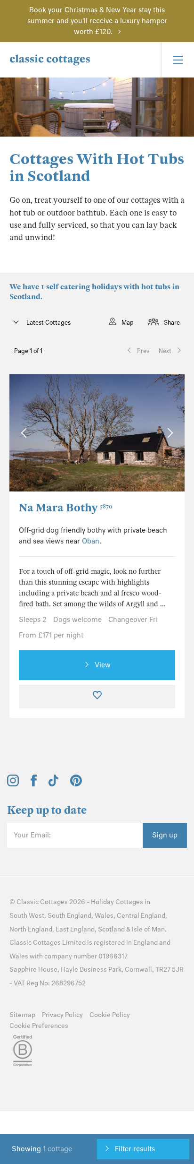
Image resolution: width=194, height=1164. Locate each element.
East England (75, 929)
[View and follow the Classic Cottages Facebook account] (34, 784)
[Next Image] (168, 433)
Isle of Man (148, 929)
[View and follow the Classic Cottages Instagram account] (13, 784)
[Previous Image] (26, 433)
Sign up (165, 835)
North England (30, 929)
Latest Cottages (48, 322)
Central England (141, 916)
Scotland (111, 929)
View (103, 665)
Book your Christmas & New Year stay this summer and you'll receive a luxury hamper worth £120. (97, 21)
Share (172, 322)
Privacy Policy (62, 1015)
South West (26, 916)
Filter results (135, 1149)
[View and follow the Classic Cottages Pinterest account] (76, 784)
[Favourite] (97, 696)
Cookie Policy (109, 1015)
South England (69, 916)
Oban (90, 541)
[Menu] (177, 60)
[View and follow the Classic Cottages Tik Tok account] (53, 784)
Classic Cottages (42, 902)
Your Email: (32, 835)
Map (127, 322)
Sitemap (22, 1015)
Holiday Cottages (117, 902)
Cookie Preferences (38, 1026)
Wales (104, 916)
